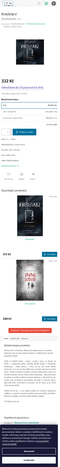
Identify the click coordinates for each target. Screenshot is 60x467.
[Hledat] (39, 3)
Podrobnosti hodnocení (35, 24)
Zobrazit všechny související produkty (30, 330)
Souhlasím (29, 460)
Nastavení (29, 451)
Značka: (12, 26)
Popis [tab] (6, 338)
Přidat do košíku (26, 132)
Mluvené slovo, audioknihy (26, 422)
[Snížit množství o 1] (11, 133)
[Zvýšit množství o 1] (11, 130)
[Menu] (54, 3)
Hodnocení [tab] (14, 338)
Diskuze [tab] (24, 338)
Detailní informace (8, 166)
